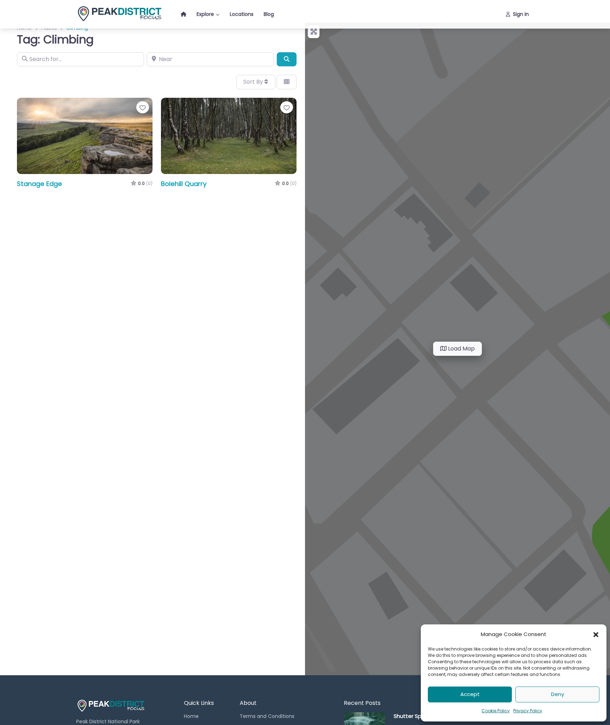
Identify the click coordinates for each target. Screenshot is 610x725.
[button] (595, 634)
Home (191, 716)
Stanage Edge (39, 183)
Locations (241, 14)
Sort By (253, 82)
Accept (470, 694)
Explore (205, 14)
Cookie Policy (496, 711)
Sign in (521, 14)
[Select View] (287, 82)
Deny (557, 694)
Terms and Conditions (267, 716)
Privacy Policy (527, 711)
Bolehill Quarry (184, 183)
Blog (269, 14)
